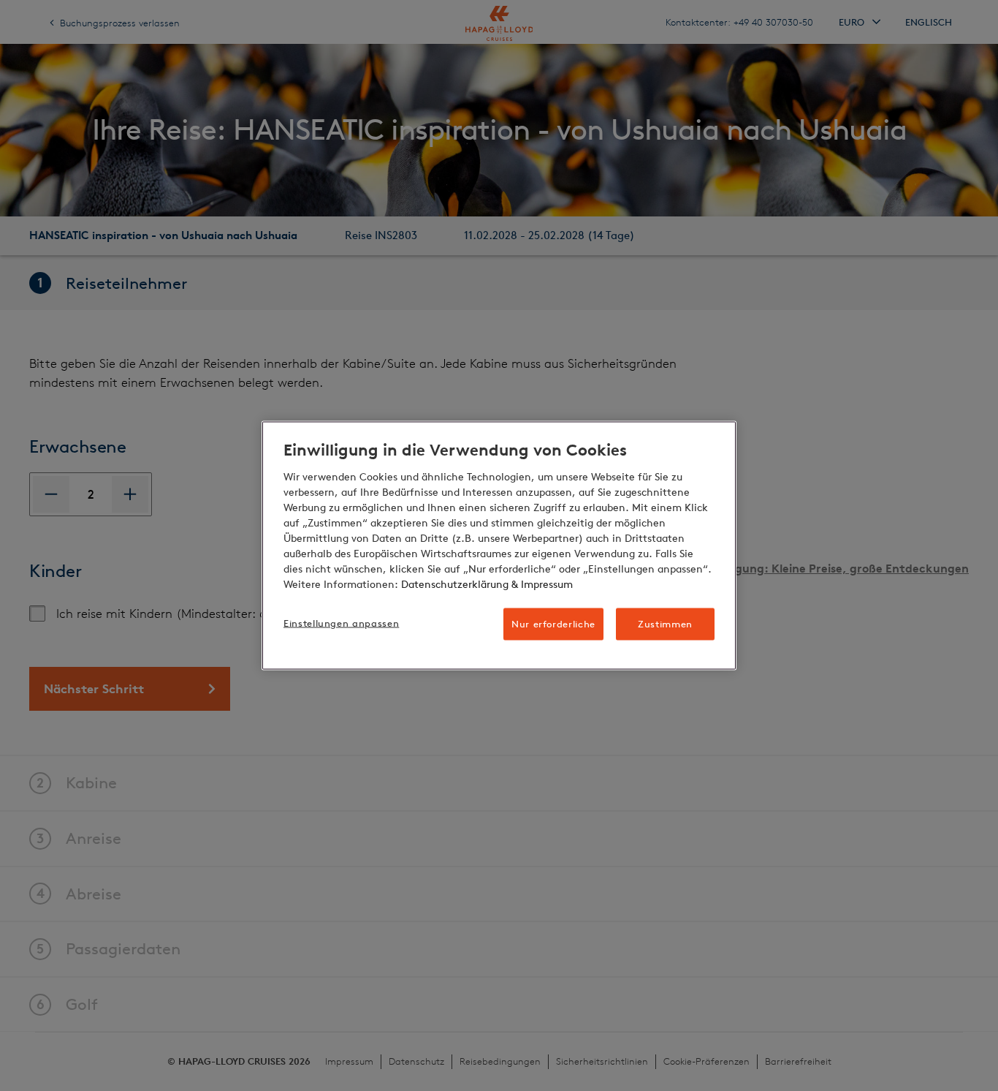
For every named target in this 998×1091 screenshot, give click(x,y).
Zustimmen (665, 623)
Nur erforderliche (553, 623)
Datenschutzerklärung (454, 584)
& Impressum (540, 584)
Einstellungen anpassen (341, 622)
